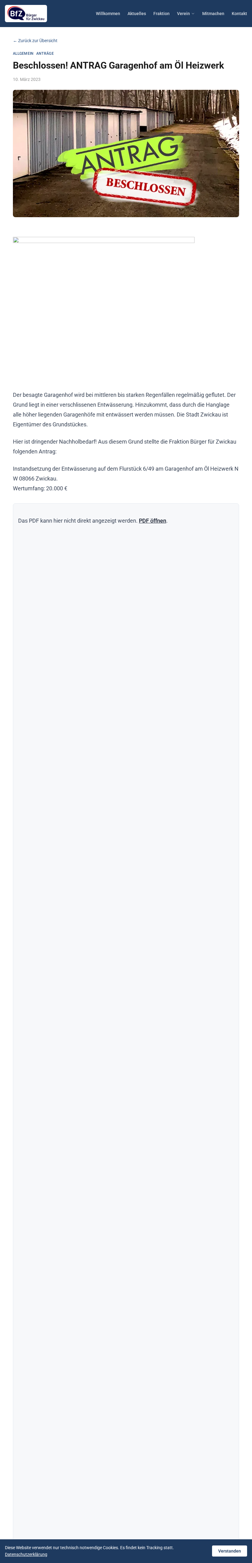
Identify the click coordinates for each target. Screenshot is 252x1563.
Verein (183, 13)
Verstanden (229, 1551)
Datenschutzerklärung (26, 1554)
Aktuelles (137, 13)
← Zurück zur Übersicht (35, 40)
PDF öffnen (152, 520)
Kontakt (239, 13)
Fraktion (161, 13)
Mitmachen (213, 13)
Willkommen (108, 13)
